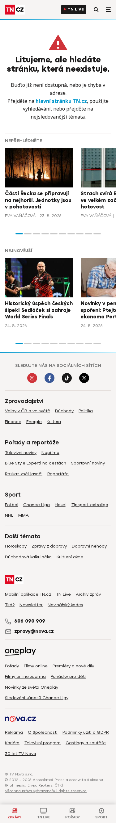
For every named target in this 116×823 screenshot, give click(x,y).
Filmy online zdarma (25, 676)
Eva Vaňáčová (20, 215)
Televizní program (42, 742)
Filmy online (36, 666)
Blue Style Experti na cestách (35, 463)
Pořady (12, 666)
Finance (13, 421)
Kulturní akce (70, 557)
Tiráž (10, 604)
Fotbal (11, 504)
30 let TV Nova (20, 753)
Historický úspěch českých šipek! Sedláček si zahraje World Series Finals (39, 310)
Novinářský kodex (65, 604)
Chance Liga (36, 504)
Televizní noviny (21, 452)
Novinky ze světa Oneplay (31, 687)
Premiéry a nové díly (73, 666)
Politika (86, 411)
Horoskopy (16, 546)
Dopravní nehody (89, 546)
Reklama (14, 732)
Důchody (64, 411)
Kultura (54, 421)
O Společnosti (43, 732)
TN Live (76, 9)
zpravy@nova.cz (34, 631)
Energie (34, 421)
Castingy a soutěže (86, 742)
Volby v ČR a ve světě (27, 411)
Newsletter (31, 604)
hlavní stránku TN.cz (61, 101)
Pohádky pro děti (68, 676)
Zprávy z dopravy (49, 546)
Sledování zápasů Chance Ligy (36, 697)
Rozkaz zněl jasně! (23, 474)
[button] (19, 233)
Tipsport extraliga (89, 504)
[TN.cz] (15, 10)
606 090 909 (29, 621)
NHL (9, 515)
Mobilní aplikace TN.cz (28, 594)
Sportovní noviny (88, 463)
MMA (23, 515)
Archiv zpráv (88, 594)
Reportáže (58, 474)
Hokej (61, 504)
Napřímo (50, 452)
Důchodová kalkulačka (28, 557)
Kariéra (12, 742)
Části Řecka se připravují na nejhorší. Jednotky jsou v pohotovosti (38, 200)
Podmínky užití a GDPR (85, 732)
